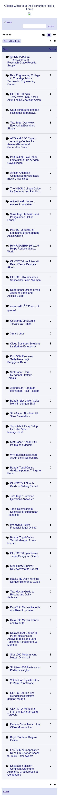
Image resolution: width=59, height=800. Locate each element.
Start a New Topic (12, 41)
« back (6, 791)
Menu (9, 22)
